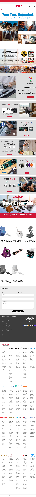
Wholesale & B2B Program (9, 330)
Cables (3, 321)
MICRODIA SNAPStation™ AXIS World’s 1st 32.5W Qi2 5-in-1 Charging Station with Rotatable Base (30, 241)
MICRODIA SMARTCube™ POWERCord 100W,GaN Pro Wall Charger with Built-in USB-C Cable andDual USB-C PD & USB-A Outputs (18, 241)
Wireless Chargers (3, 335)
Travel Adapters (3, 330)
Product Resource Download (9, 323)
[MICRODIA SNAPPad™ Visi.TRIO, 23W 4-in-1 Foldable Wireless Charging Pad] (18, 252)
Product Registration (8, 321)
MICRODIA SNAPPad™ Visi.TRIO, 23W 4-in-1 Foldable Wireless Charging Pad (18, 261)
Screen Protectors (3, 327)
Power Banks (4, 325)
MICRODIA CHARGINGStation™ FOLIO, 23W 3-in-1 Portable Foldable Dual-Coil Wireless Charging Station (5, 261)
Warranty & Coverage (8, 326)
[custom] (27, 321)
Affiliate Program (8, 327)
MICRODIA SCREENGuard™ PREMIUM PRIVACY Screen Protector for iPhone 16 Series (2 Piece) (30, 261)
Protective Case (3, 323)
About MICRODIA (15, 319)
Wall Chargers (3, 332)
